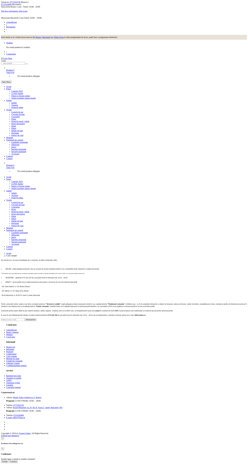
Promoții (9, 352)
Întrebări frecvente (13, 376)
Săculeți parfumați (18, 151)
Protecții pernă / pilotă (20, 121)
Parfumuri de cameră (14, 140)
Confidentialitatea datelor (16, 365)
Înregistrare (10, 27)
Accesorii (15, 154)
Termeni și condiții (13, 378)
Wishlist (9, 43)
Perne (13, 119)
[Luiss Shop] (6, 58)
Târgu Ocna (59, 37)
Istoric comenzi (12, 332)
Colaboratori (11, 354)
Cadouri (9, 156)
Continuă (13, 462)
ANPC (9, 380)
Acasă (8, 86)
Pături (13, 128)
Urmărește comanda (14, 361)
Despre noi (10, 347)
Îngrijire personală (18, 149)
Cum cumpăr (11, 356)
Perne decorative (18, 124)
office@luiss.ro (19, 418)
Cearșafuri (15, 117)
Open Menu (6, 82)
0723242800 (6, 4)
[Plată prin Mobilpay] (10, 436)
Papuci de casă (17, 135)
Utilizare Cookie (13, 363)
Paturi (8, 89)
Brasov (38, 37)
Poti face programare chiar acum (14, 11)
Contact (9, 158)
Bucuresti (46, 37)
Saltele (9, 100)
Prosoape (15, 133)
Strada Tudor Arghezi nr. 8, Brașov (27, 397)
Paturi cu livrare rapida (20, 96)
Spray (13, 147)
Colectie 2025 (17, 91)
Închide (4, 462)
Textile (9, 110)
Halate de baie (17, 131)
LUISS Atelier (17, 93)
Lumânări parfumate (19, 142)
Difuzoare (15, 145)
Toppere (14, 105)
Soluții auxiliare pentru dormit (23, 98)
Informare (10, 349)
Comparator (11, 54)
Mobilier (9, 138)
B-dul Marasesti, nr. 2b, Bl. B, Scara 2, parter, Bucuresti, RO (38, 407)
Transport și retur (13, 383)
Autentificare (11, 22)
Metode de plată (12, 359)
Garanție (9, 385)
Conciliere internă (13, 387)
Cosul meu (10, 337)
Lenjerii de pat (17, 112)
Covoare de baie (18, 114)
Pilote (13, 126)
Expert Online (25, 433)
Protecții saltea (17, 107)
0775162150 (15, 2)
